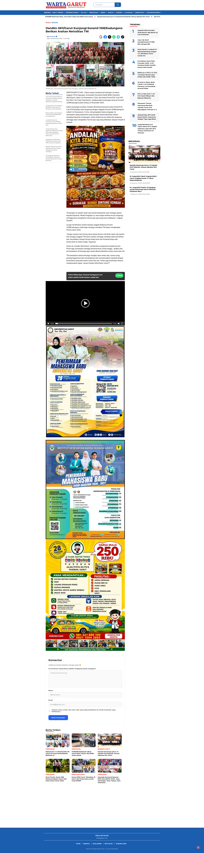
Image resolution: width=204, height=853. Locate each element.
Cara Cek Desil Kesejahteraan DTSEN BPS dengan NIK (146, 42)
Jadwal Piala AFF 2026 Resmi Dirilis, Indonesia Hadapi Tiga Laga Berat (147, 117)
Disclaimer (97, 843)
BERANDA (47, 12)
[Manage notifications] (198, 847)
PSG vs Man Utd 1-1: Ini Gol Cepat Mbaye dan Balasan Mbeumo (146, 96)
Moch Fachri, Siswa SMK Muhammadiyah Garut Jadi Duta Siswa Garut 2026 (144, 16)
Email (50, 700)
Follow (119, 275)
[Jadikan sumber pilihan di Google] (101, 38)
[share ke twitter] (110, 38)
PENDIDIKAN (93, 12)
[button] (85, 303)
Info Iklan (109, 843)
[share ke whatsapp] (114, 38)
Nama (50, 690)
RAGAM (55, 23)
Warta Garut (51, 36)
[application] (85, 303)
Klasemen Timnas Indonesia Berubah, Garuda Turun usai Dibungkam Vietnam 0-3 (147, 106)
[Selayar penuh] (122, 323)
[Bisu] (119, 323)
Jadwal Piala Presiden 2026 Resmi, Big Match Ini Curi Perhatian (148, 32)
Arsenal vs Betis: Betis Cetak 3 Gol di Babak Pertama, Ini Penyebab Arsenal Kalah (146, 85)
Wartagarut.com (102, 838)
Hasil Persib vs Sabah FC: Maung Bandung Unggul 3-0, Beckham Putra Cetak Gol (147, 53)
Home (78, 843)
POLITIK (83, 12)
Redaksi (87, 843)
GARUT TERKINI (57, 12)
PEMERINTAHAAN (72, 12)
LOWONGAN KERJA (153, 12)
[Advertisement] (64, 811)
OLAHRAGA (128, 12)
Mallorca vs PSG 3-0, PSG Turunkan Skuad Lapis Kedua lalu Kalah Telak (147, 75)
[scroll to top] (196, 850)
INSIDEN (119, 12)
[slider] (83, 323)
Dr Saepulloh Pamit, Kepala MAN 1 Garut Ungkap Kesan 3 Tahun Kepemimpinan (143, 178)
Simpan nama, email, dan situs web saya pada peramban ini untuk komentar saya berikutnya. (83, 710)
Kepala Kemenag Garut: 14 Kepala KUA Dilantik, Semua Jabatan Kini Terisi (87, 16)
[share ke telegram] (119, 38)
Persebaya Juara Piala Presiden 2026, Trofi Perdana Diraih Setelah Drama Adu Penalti (146, 64)
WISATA (110, 12)
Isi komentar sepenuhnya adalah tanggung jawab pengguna (72, 668)
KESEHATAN (139, 12)
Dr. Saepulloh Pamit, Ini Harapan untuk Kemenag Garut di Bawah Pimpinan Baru (143, 189)
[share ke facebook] (105, 38)
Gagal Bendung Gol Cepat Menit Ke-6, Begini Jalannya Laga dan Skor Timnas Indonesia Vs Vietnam (147, 129)
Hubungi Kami (121, 843)
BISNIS (103, 12)
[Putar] (48, 323)
